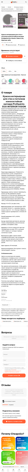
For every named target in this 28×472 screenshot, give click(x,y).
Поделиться (22, 44)
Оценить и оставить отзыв (15, 421)
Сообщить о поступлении (15, 60)
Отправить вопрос (13, 375)
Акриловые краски (7, 321)
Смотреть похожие (13, 56)
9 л (15, 71)
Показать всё (5, 304)
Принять (22, 466)
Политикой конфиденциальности (10, 370)
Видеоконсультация (11, 44)
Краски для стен (17, 321)
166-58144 (9, 42)
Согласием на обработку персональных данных (13, 371)
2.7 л (10, 71)
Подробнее (16, 466)
